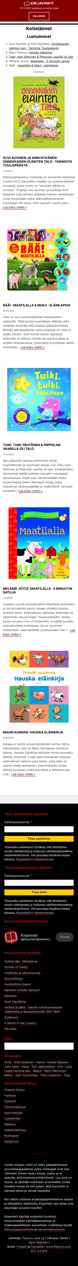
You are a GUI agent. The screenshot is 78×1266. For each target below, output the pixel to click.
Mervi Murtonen (55, 1071)
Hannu (40, 1062)
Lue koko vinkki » (15, 207)
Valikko (39, 16)
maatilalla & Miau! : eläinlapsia (37, 65)
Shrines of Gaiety (16, 967)
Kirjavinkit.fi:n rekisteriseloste (35, 859)
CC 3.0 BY (39, 1251)
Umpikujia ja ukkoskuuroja (22, 973)
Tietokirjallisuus (15, 1107)
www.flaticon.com (58, 1246)
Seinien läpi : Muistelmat (21, 961)
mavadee (37, 1246)
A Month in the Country (20, 1023)
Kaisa (25, 1066)
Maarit (37, 1071)
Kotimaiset (11, 1135)
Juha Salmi (11, 1066)
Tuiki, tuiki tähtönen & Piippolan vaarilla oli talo (41, 57)
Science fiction (14, 1089)
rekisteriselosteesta (51, 1229)
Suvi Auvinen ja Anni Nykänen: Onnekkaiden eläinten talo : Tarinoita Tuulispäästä (37, 161)
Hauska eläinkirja (40, 52)
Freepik (22, 1246)
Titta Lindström (50, 1075)
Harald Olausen (57, 1062)
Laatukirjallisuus (15, 1130)
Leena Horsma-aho (17, 1071)
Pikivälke (10, 1029)
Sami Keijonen (38, 1242)
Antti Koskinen (23, 1062)
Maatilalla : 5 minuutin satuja (49, 61)
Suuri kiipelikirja (15, 1001)
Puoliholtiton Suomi (17, 984)
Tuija (67, 1075)
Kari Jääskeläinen (43, 1066)
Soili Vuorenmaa (26, 1075)
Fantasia (10, 1095)
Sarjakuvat (11, 1141)
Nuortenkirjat (13, 1112)
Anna (7, 1062)
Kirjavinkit (42, 3)
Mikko (8, 1075)
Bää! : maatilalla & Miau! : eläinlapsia (36, 305)
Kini (60, 1066)
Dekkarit (10, 1101)
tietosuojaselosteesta (19, 1229)
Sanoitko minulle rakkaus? (22, 990)
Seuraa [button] (64, 937)
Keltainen (10, 996)
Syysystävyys (13, 978)
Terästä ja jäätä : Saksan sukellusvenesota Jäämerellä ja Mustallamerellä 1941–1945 (33, 1009)
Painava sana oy (33, 1238)
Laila (68, 1066)
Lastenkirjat (12, 1118)
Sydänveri (11, 1017)
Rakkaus (10, 1124)
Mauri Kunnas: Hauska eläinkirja (33, 732)
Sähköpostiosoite (18, 822)
